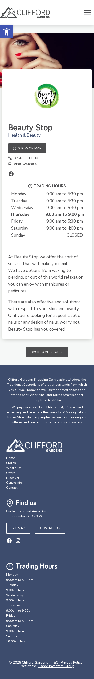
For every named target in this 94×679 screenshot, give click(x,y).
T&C (54, 662)
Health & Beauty (24, 135)
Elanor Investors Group (56, 666)
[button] (6, 31)
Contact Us (50, 528)
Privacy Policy (71, 662)
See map (18, 528)
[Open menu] (87, 12)
